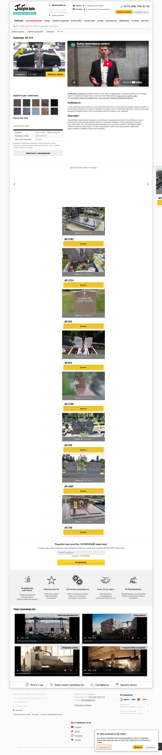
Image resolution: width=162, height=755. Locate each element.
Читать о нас (36, 685)
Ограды (47, 20)
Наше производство (24, 609)
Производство (111, 20)
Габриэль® (24, 7)
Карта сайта (18, 710)
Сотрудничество (20, 706)
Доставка (35, 714)
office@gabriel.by (88, 700)
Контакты (145, 20)
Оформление (124, 20)
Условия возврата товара (21, 714)
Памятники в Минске (82, 705)
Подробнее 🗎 (104, 747)
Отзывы (100, 20)
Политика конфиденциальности (51, 714)
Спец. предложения (34, 20)
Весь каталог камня (20, 117)
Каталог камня (89, 20)
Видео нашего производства (69, 685)
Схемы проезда (58, 15)
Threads (77, 740)
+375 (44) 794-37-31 (136, 6)
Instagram (78, 735)
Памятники (50, 31)
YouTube (77, 727)
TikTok (77, 731)
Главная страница (18, 31)
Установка (135, 20)
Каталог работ (76, 20)
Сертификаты (102, 685)
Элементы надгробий (35, 31)
